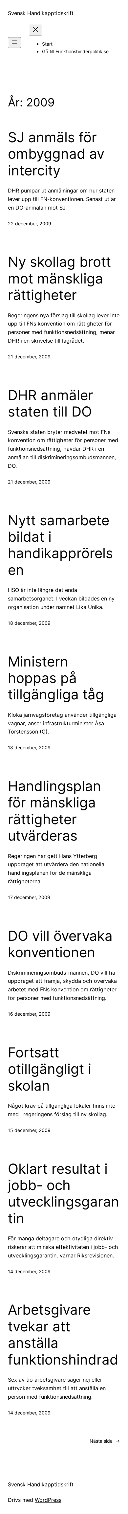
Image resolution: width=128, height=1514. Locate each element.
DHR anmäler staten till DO (50, 403)
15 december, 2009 (29, 1130)
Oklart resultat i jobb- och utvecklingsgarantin (63, 1194)
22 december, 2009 (29, 223)
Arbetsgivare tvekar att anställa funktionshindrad (63, 1334)
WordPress (48, 1500)
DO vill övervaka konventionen (60, 944)
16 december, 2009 (29, 1014)
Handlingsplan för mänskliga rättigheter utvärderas (54, 811)
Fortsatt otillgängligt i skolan (49, 1069)
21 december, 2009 (29, 356)
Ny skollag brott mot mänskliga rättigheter (59, 278)
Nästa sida (105, 1441)
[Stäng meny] (35, 30)
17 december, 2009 (29, 897)
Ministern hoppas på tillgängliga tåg (56, 678)
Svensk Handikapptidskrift (41, 13)
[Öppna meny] (14, 42)
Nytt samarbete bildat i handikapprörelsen (60, 545)
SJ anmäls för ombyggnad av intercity (56, 154)
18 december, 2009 (29, 623)
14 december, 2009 (29, 1271)
